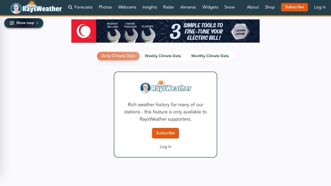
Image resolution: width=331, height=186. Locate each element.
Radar (168, 7)
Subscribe (165, 133)
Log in (320, 7)
